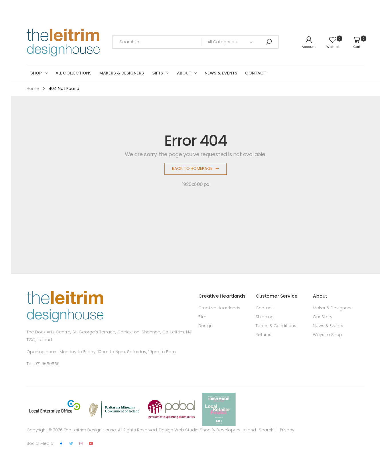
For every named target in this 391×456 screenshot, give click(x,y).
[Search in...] (268, 42)
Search (266, 430)
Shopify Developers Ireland (228, 430)
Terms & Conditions (276, 326)
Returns (263, 334)
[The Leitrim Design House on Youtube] (91, 443)
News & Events (328, 326)
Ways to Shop (327, 334)
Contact (264, 308)
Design (205, 326)
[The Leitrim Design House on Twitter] (71, 443)
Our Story (322, 317)
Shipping (265, 317)
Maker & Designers (332, 308)
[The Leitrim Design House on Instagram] (81, 443)
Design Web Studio (179, 430)
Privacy (287, 430)
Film (202, 317)
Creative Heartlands (219, 308)
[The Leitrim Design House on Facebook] (61, 443)
